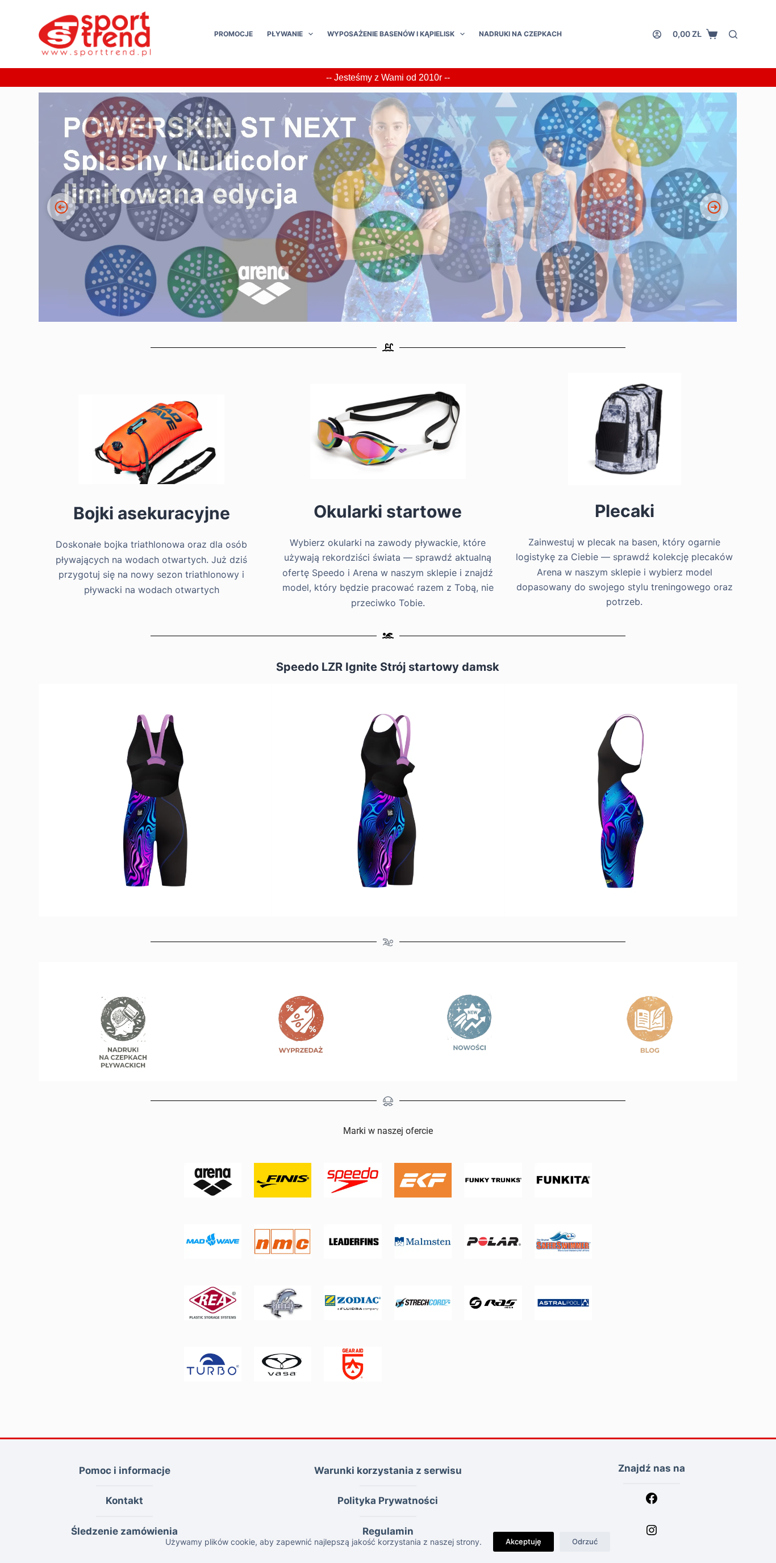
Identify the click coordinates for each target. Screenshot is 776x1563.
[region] (388, 207)
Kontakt (124, 1500)
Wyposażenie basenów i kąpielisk (390, 34)
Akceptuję (523, 1541)
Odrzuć (585, 1541)
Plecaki (624, 511)
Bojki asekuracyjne (151, 513)
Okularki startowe (388, 511)
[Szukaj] (733, 34)
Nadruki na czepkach (520, 34)
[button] (388, 207)
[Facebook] (651, 1501)
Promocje (233, 34)
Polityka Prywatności (387, 1500)
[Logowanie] (657, 34)
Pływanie (285, 34)
